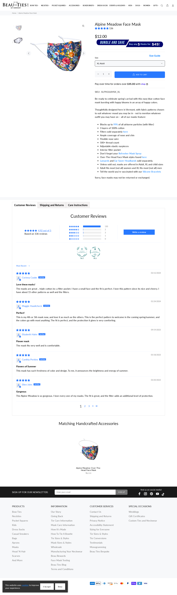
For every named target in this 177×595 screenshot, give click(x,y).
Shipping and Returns (100, 516)
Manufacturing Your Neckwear (66, 551)
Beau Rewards (58, 555)
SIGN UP (121, 492)
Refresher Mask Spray (130, 153)
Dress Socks (18, 529)
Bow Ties (17, 511)
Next (83, 53)
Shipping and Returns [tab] (52, 205)
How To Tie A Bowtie (62, 533)
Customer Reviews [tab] (25, 205)
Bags (14, 538)
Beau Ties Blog (58, 564)
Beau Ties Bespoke (99, 551)
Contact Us (95, 511)
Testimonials (96, 542)
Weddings (134, 511)
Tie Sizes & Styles (60, 538)
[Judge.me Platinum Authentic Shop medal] (82, 252)
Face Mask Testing (60, 560)
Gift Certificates (137, 516)
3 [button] (89, 406)
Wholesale (56, 547)
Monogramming (98, 547)
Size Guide (154, 55)
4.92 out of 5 (44, 230)
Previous (28, 53)
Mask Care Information (63, 525)
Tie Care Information (61, 520)
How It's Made (58, 529)
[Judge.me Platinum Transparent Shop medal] (95, 252)
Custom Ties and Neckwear (143, 520)
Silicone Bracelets (152, 171)
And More (17, 560)
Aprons (15, 542)
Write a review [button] (139, 232)
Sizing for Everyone (100, 529)
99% (115, 124)
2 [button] (85, 406)
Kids (14, 525)
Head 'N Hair (19, 551)
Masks (15, 547)
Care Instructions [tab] (78, 205)
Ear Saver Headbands (125, 160)
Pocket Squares (20, 520)
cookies (25, 585)
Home (14, 13)
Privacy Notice (97, 520)
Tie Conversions (98, 538)
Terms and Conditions (62, 569)
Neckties (16, 516)
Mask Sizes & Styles (61, 542)
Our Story (56, 511)
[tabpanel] (88, 312)
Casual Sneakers (20, 533)
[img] (23, 273)
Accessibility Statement (102, 525)
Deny (60, 587)
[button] (102, 28)
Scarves (16, 555)
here (125, 131)
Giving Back (57, 516)
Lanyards (105, 160)
